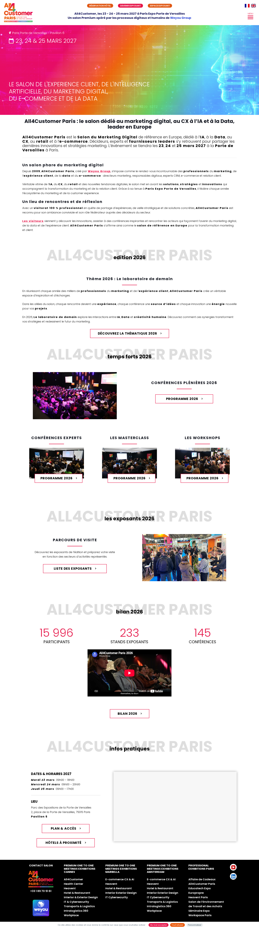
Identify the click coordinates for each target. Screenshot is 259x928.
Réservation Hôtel (100, 5)
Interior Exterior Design (121, 893)
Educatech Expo (199, 888)
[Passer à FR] (247, 5)
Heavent (70, 888)
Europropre (196, 893)
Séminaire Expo (199, 911)
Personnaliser (194, 925)
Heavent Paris (198, 897)
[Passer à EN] (253, 5)
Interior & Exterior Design (81, 897)
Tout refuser (177, 925)
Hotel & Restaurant (77, 893)
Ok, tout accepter (158, 925)
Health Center (73, 884)
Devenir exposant (130, 5)
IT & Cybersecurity (76, 902)
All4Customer (73, 879)
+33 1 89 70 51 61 (40, 891)
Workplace (71, 915)
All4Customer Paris (201, 884)
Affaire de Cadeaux (202, 879)
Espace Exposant (160, 5)
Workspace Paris (199, 915)
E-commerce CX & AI (119, 879)
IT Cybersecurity (116, 897)
